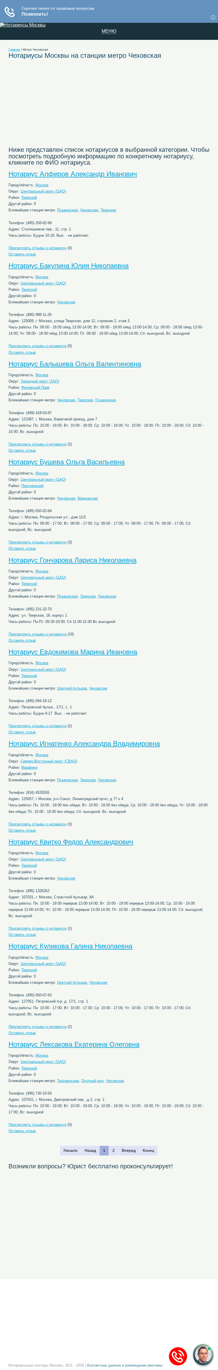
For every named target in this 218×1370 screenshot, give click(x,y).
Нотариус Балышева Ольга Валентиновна (75, 364)
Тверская (108, 210)
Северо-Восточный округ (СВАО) (49, 761)
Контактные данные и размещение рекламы (125, 1365)
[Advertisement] (61, 106)
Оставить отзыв (22, 254)
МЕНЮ (109, 31)
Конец (148, 1150)
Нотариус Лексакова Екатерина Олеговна (74, 1044)
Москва (41, 185)
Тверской (29, 197)
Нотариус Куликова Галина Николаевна (70, 946)
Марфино (29, 767)
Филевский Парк (35, 387)
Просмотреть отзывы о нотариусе (37, 248)
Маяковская (87, 498)
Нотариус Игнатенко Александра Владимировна (84, 743)
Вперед (129, 1150)
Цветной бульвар (72, 688)
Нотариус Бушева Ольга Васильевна (67, 462)
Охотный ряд (92, 1081)
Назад (90, 1150)
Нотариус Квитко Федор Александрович (71, 842)
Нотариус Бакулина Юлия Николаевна (69, 265)
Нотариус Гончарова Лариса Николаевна (73, 560)
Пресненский (32, 486)
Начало (70, 1150)
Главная (14, 49)
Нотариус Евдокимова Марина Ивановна (73, 652)
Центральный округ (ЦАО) (43, 191)
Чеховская (89, 210)
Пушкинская (67, 210)
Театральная (68, 1081)
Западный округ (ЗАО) (40, 381)
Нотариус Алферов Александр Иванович (73, 174)
